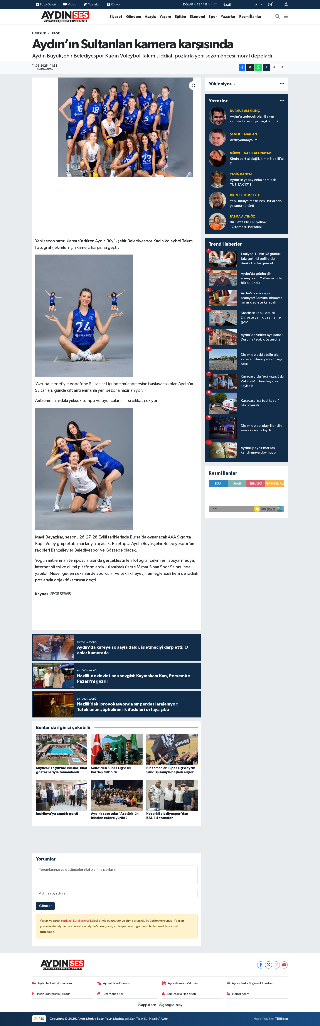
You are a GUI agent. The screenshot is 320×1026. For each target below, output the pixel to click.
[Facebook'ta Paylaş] (242, 67)
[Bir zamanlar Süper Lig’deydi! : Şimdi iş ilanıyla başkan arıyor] (172, 749)
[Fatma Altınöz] (217, 221)
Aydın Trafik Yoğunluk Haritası (252, 983)
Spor (213, 17)
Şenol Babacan (243, 134)
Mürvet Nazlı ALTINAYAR (250, 153)
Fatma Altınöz (242, 216)
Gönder (45, 906)
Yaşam (165, 17)
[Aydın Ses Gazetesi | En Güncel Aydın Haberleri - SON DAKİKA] (65, 16)
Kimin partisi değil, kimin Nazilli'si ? (257, 161)
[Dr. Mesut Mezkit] (217, 200)
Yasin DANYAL (241, 174)
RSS (41, 1018)
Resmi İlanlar (250, 17)
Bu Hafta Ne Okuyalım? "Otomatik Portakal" (248, 224)
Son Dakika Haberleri (181, 994)
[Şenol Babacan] (217, 137)
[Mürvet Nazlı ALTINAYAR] (217, 158)
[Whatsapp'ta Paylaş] (258, 67)
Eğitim (180, 17)
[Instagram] (276, 965)
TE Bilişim (281, 1018)
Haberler (39, 33)
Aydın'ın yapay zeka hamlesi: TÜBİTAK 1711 (253, 182)
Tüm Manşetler (112, 994)
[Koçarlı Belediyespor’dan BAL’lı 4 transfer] (172, 795)
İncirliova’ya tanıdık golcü (57, 813)
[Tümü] (282, 84)
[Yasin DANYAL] (217, 179)
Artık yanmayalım (244, 140)
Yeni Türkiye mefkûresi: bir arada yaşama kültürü (256, 203)
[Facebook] (260, 965)
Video (72, 4)
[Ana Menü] (286, 17)
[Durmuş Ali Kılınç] (217, 116)
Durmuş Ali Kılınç (245, 111)
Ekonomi (197, 17)
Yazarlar (94, 4)
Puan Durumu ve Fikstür (53, 994)
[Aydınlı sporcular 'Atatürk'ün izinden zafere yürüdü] (116, 795)
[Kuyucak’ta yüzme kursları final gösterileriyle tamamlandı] (61, 749)
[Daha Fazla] (266, 67)
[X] (268, 965)
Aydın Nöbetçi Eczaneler (55, 983)
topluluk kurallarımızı (75, 920)
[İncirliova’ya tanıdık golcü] (61, 795)
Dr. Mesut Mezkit (245, 195)
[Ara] (278, 17)
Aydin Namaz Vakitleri (183, 983)
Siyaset (115, 17)
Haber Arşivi (240, 994)
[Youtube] (284, 965)
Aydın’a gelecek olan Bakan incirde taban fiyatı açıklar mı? (254, 119)
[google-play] (171, 1005)
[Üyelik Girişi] (284, 4)
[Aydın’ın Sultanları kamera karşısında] (116, 127)
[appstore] (147, 1005)
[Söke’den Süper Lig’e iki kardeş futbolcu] (116, 749)
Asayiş (150, 17)
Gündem (133, 17)
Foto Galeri (48, 4)
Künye (115, 4)
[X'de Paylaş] (250, 67)
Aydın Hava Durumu (116, 983)
